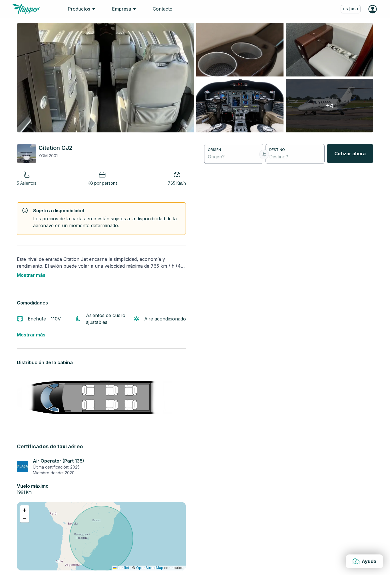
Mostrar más (31, 275)
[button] (24, 509)
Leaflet (122, 568)
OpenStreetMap (149, 568)
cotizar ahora (350, 153)
